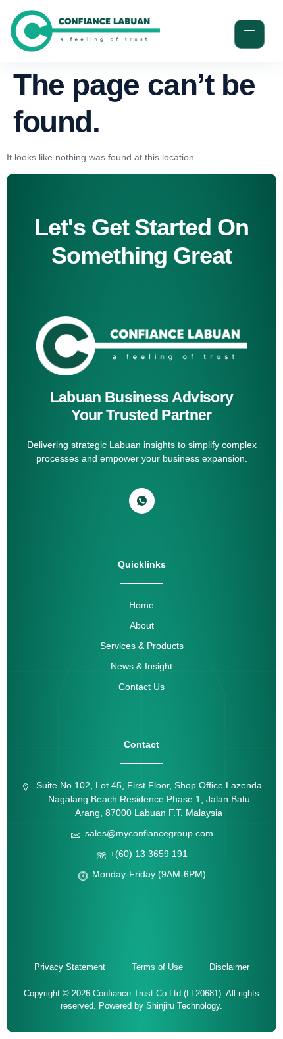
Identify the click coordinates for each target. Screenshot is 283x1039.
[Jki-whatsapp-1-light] (142, 501)
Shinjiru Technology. (184, 1006)
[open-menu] (249, 34)
